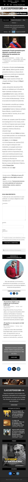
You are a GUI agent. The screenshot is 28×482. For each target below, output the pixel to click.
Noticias (23, 59)
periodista (5, 62)
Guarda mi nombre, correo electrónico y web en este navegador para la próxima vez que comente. (13, 238)
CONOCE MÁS (14, 405)
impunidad (20, 61)
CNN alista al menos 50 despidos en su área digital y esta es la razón (13, 177)
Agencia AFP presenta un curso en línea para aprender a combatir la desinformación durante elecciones (18, 433)
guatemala (14, 61)
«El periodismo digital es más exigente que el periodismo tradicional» (12, 303)
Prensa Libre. (10, 165)
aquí (14, 167)
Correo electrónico (4, 231)
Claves (20, 417)
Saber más (14, 357)
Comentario (4, 204)
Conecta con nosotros (14, 291)
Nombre (4, 223)
